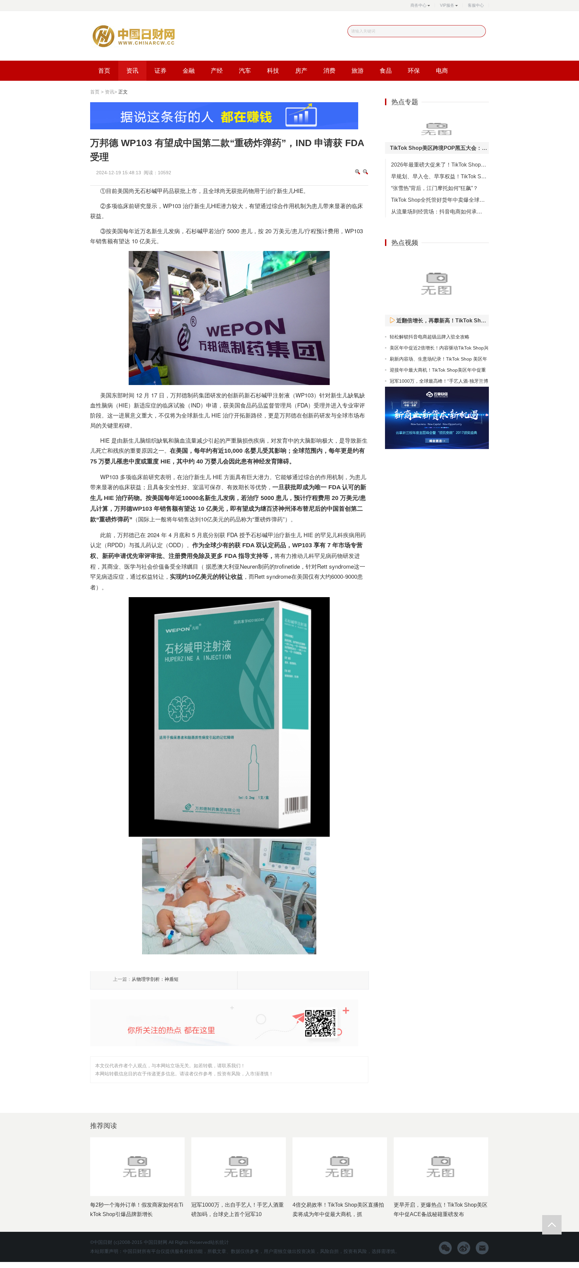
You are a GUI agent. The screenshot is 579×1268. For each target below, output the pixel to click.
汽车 (245, 70)
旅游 (357, 70)
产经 (217, 70)
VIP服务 (447, 5)
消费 (329, 70)
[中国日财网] (132, 37)
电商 (442, 70)
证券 (160, 70)
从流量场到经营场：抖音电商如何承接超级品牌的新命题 (440, 211)
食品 (386, 70)
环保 (414, 70)
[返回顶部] (552, 1224)
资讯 (132, 70)
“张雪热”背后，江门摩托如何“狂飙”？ (434, 188)
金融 (189, 70)
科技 (273, 70)
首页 (104, 70)
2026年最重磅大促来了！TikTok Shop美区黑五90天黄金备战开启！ (440, 165)
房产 (301, 70)
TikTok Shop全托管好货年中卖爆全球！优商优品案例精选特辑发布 (440, 200)
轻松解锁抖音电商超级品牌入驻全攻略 (429, 336)
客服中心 (476, 5)
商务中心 (418, 5)
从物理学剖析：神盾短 (155, 979)
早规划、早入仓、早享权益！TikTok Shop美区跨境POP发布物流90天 (440, 176)
